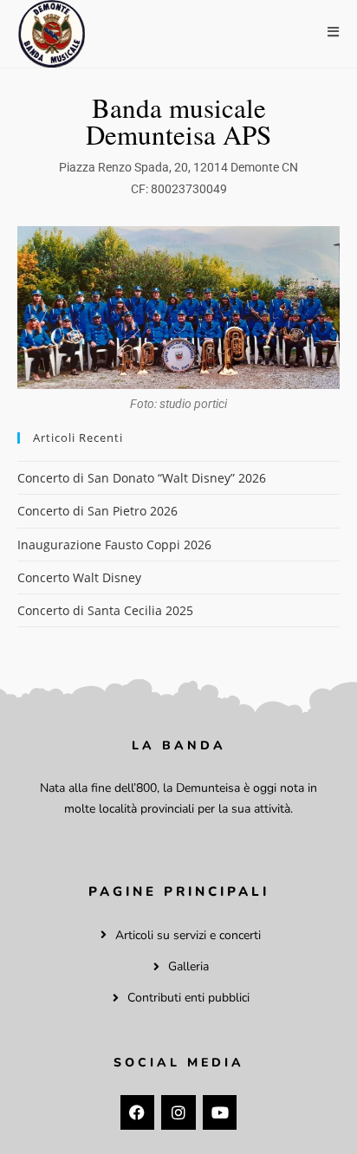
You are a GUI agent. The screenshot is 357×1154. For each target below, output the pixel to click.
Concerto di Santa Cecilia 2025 (105, 610)
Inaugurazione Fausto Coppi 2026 (114, 544)
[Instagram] (178, 1112)
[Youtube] (220, 1112)
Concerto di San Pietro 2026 (97, 510)
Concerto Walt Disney (79, 577)
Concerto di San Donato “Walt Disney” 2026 (141, 478)
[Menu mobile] (334, 32)
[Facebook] (137, 1112)
